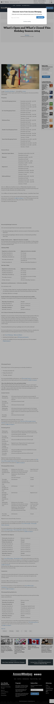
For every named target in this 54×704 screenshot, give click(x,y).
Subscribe (40, 17)
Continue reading (27, 21)
